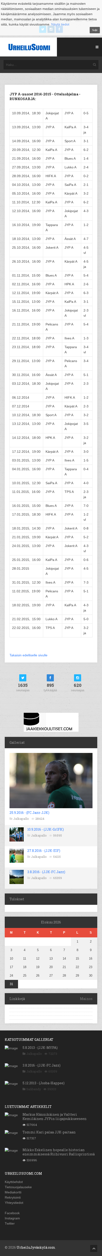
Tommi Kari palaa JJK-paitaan (49, 1132)
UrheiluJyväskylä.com (36, 1247)
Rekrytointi (13, 1197)
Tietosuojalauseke (18, 1187)
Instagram (12, 1218)
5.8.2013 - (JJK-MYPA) (40, 1047)
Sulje (94, 30)
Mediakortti (13, 1192)
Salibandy (33, 1089)
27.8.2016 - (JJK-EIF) (43, 850)
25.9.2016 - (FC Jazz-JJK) (29, 812)
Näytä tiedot (60, 24)
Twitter (10, 1223)
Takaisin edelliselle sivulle (28, 655)
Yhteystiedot (14, 1203)
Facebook (12, 1213)
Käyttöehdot (14, 1182)
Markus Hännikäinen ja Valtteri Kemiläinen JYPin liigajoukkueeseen (55, 1116)
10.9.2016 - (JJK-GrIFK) (45, 829)
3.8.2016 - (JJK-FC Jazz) (46, 872)
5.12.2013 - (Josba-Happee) (44, 1083)
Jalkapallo (21, 818)
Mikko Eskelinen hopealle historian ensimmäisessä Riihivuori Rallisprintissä (59, 1152)
